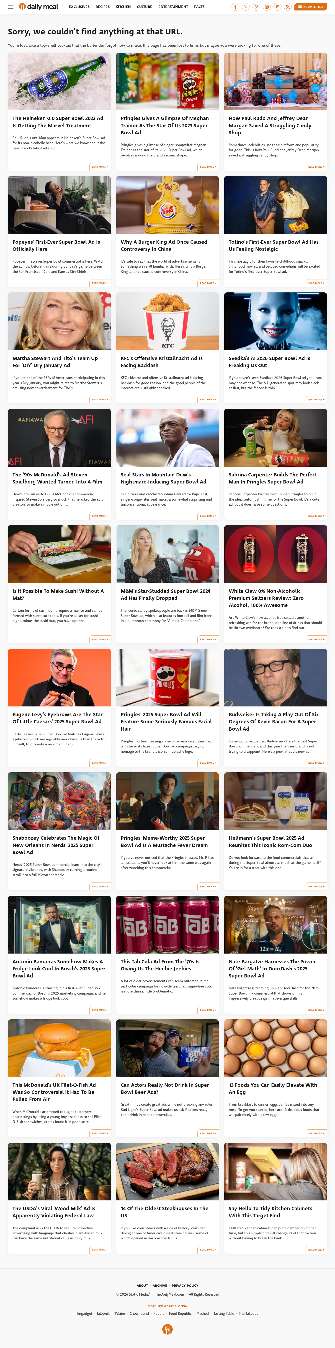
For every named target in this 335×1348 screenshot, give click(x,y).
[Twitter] (246, 7)
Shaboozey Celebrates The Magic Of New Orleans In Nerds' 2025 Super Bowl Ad (56, 845)
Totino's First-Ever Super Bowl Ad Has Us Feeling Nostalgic (274, 245)
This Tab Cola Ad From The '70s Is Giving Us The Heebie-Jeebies (160, 965)
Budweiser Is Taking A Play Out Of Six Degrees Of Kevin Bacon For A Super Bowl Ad (274, 721)
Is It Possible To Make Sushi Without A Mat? (58, 595)
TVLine (119, 1313)
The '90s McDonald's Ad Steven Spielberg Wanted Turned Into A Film (57, 478)
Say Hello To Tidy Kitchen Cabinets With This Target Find (270, 1212)
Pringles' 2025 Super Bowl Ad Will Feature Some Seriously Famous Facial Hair (166, 721)
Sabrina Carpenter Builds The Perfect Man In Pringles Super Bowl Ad (273, 478)
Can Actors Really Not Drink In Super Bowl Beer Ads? (165, 1089)
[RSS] (288, 7)
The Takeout (248, 1313)
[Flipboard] (277, 7)
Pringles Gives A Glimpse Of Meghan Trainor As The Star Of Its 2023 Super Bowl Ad (165, 125)
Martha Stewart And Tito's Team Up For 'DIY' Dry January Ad (55, 362)
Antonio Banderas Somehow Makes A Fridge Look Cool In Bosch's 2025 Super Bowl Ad (59, 969)
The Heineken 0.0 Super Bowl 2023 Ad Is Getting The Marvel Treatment (58, 122)
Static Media (139, 1294)
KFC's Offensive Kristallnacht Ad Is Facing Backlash (162, 362)
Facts (199, 6)
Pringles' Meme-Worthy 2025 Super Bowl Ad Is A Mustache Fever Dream (164, 841)
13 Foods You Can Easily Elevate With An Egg (273, 1089)
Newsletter (313, 7)
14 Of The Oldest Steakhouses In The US (165, 1212)
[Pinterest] (256, 7)
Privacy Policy (185, 1285)
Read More (99, 167)
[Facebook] (235, 7)
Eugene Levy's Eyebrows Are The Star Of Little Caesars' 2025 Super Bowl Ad (58, 718)
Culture (144, 6)
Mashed (202, 1313)
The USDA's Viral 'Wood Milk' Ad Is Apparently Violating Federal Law (54, 1212)
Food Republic (180, 1313)
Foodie (159, 1313)
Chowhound (139, 1313)
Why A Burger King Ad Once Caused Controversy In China (164, 245)
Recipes (103, 6)
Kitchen (123, 6)
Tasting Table (224, 1313)
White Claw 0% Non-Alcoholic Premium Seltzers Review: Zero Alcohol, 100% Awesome (266, 598)
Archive (160, 1285)
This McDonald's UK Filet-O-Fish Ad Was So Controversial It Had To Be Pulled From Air (54, 1092)
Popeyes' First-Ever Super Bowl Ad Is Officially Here (56, 245)
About (142, 1285)
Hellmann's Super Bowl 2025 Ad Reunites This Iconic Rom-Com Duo (270, 841)
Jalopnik (103, 1313)
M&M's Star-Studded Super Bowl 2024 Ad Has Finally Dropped (165, 595)
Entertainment (173, 6)
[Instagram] (267, 7)
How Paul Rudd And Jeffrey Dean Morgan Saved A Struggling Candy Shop (270, 125)
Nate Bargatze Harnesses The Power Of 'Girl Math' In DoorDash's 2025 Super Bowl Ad (272, 969)
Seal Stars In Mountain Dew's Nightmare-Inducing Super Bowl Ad (163, 478)
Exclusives (79, 6)
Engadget (84, 1313)
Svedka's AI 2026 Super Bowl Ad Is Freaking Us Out (269, 362)
